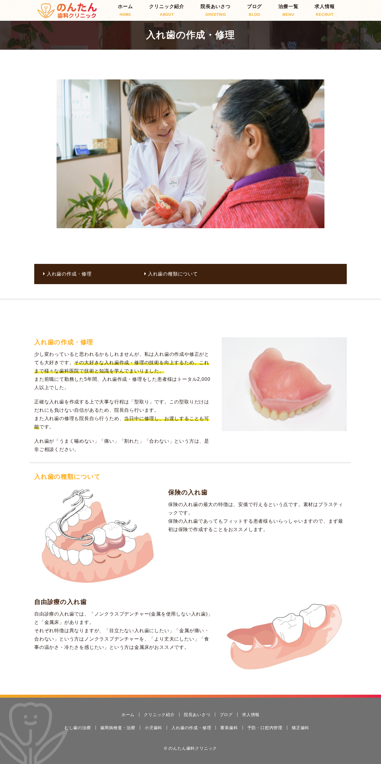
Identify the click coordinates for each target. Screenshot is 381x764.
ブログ (254, 10)
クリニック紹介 (166, 10)
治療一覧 (288, 10)
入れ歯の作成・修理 (69, 273)
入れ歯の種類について (173, 273)
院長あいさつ (216, 10)
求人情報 (325, 10)
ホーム (125, 10)
